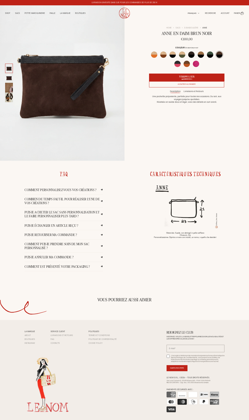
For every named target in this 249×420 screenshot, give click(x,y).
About (28, 335)
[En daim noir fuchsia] (177, 64)
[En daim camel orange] (187, 64)
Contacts (55, 343)
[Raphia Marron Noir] (191, 55)
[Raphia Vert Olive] (182, 55)
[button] (239, 13)
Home (169, 28)
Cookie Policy (96, 343)
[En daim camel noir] (201, 55)
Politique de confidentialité (103, 339)
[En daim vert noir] (210, 55)
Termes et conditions (99, 335)
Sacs (178, 28)
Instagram (30, 343)
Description (175, 91)
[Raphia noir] (173, 55)
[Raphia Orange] (154, 55)
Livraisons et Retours (194, 91)
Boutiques (80, 13)
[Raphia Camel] (163, 55)
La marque (65, 13)
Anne (204, 28)
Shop (7, 13)
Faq (52, 339)
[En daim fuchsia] (196, 64)
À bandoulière (191, 28)
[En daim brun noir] (219, 55)
